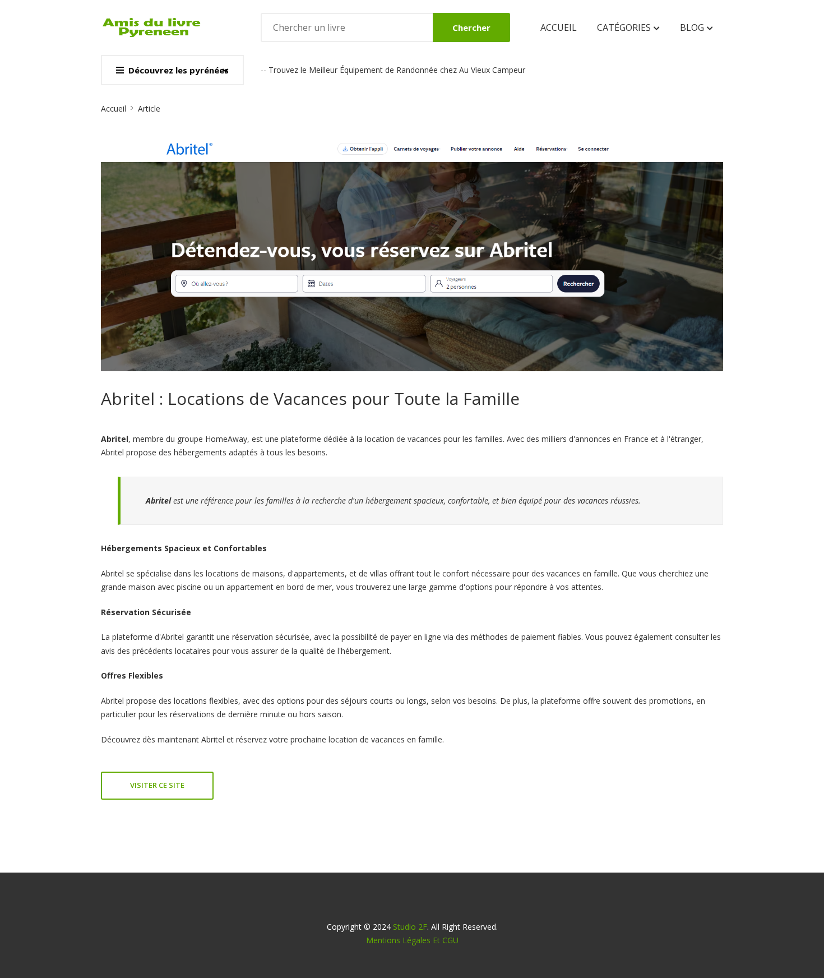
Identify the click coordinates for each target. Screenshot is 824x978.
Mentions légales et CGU (412, 940)
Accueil (558, 27)
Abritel (212, 739)
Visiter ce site (157, 785)
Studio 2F (410, 926)
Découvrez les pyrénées (178, 70)
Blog (693, 27)
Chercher (471, 27)
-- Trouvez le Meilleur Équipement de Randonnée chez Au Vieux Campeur (393, 69)
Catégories (625, 27)
